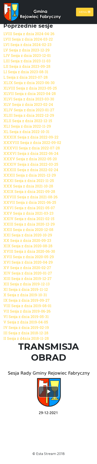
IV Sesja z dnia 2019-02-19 (26, 327)
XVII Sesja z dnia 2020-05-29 (28, 256)
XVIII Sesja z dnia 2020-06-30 (29, 251)
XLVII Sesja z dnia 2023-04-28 (29, 93)
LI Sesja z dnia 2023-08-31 (25, 71)
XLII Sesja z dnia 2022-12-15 (27, 120)
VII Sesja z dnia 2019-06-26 (27, 311)
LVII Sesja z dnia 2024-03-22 (28, 39)
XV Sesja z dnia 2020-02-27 (27, 267)
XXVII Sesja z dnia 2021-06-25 (29, 202)
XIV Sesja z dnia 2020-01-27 (27, 273)
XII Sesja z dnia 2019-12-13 (26, 284)
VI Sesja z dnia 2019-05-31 (26, 316)
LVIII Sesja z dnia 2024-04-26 (28, 33)
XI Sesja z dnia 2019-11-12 (25, 289)
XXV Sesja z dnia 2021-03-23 (28, 213)
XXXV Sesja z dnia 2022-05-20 (30, 158)
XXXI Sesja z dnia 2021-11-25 (28, 180)
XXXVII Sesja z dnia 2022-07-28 (31, 148)
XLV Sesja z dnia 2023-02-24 (28, 104)
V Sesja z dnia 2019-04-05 (25, 322)
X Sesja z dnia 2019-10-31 (25, 294)
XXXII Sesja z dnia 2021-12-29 (29, 175)
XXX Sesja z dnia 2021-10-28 (28, 186)
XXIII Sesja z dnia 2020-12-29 (29, 224)
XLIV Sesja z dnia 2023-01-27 (28, 109)
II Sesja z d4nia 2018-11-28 (26, 338)
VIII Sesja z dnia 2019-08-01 (27, 305)
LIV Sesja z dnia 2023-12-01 (27, 55)
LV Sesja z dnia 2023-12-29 (26, 50)
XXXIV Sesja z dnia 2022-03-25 (30, 164)
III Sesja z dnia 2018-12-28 (25, 332)
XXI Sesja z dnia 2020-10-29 (27, 235)
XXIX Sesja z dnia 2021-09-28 (29, 191)
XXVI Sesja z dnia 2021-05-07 (29, 207)
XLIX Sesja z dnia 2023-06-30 (29, 82)
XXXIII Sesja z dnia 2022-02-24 (30, 169)
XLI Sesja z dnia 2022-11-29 (27, 126)
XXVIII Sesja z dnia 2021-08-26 (30, 196)
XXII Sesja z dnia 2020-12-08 (28, 229)
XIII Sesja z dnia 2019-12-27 (27, 278)
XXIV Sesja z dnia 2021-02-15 (28, 218)
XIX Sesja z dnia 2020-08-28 (27, 245)
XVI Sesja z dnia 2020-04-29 (28, 262)
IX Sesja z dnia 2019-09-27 (26, 300)
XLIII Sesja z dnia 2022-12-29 (28, 115)
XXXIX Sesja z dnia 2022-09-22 (30, 137)
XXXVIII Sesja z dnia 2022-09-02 (32, 142)
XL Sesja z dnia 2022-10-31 (26, 131)
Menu (83, 12)
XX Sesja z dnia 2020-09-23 (27, 240)
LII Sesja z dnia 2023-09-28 (26, 66)
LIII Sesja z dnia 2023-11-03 (27, 60)
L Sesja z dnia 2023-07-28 (25, 77)
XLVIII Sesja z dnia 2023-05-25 (30, 88)
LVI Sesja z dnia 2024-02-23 (27, 44)
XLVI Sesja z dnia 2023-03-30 (28, 99)
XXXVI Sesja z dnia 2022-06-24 (30, 153)
